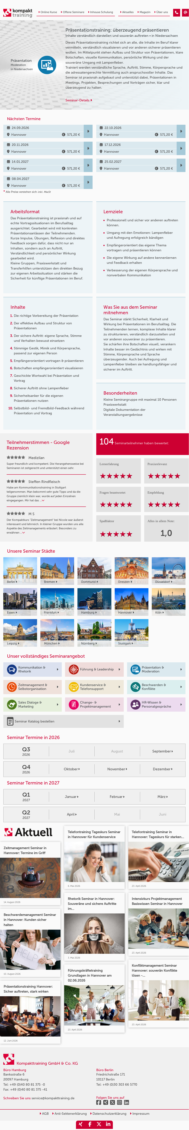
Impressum (140, 1114)
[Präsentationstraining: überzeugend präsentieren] (176, 13)
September (161, 751)
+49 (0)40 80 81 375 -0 (27, 1085)
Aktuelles (128, 12)
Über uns (162, 12)
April (70, 814)
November (116, 769)
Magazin (145, 12)
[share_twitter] (99, 1125)
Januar (70, 796)
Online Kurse (49, 12)
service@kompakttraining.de (53, 1098)
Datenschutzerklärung (109, 1114)
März (161, 796)
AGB (45, 1114)
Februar (116, 796)
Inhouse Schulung (101, 12)
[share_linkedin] (108, 1125)
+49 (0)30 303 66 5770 (120, 1085)
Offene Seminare (73, 12)
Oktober (71, 769)
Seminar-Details (77, 100)
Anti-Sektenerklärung (70, 1114)
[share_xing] (80, 1125)
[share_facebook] (89, 1125)
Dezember (161, 769)
